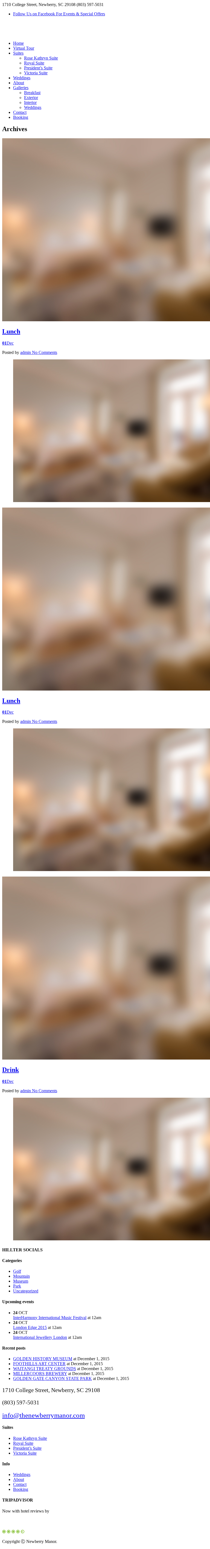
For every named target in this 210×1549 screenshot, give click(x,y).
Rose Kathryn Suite (41, 58)
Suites (18, 53)
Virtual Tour (23, 48)
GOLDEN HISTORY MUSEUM (42, 1358)
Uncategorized (25, 1291)
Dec (8, 343)
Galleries (20, 87)
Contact (20, 112)
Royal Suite (34, 63)
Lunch (11, 331)
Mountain (21, 1276)
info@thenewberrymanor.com (43, 1415)
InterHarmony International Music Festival (49, 1317)
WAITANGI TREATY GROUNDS (44, 1368)
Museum (20, 1281)
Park (17, 1286)
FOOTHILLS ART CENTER (39, 1363)
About (18, 82)
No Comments (44, 352)
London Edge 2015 (30, 1327)
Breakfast (32, 92)
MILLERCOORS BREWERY (40, 1373)
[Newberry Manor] (33, 34)
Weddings (21, 77)
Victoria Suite (36, 73)
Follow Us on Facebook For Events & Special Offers (59, 14)
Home (18, 43)
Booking (20, 117)
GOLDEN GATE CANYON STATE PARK (52, 1378)
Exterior (31, 97)
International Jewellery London (40, 1337)
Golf (17, 1271)
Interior (30, 102)
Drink (10, 1069)
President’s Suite (38, 68)
